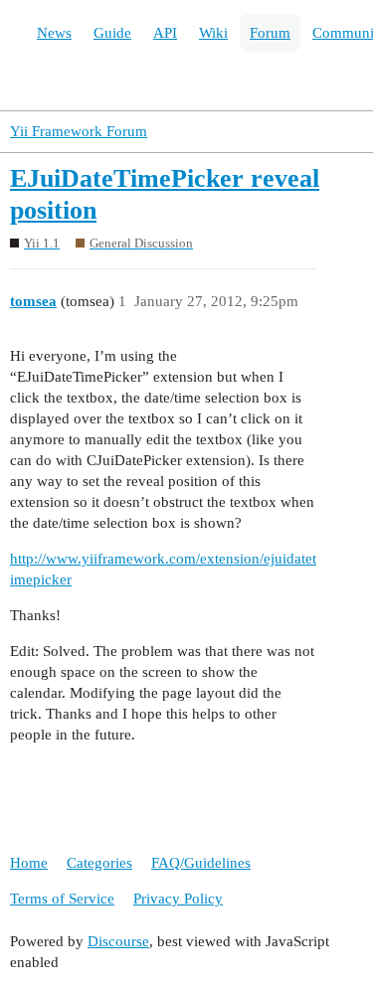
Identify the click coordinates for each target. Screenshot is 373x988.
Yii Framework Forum (78, 131)
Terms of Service (62, 898)
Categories (99, 863)
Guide (112, 33)
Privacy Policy (178, 898)
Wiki (213, 33)
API (165, 33)
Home (29, 863)
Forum (270, 33)
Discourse (118, 941)
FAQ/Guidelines (201, 863)
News (54, 33)
